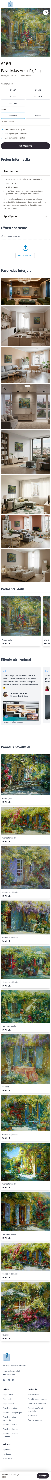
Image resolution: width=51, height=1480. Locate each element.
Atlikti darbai (33, 1394)
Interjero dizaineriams (37, 1403)
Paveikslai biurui (10, 1424)
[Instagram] (8, 1380)
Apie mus (7, 1449)
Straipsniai (32, 1415)
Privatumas (7, 1458)
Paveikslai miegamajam (12, 1412)
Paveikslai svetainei (11, 1408)
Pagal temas (8, 1394)
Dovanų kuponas (35, 1420)
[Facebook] (4, 1380)
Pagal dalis (7, 1399)
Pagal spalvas (8, 1403)
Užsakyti (27, 145)
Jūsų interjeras (11, 236)
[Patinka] (46, 12)
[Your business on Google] (13, 1380)
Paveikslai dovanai (10, 1429)
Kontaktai (7, 1454)
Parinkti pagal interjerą (37, 1399)
